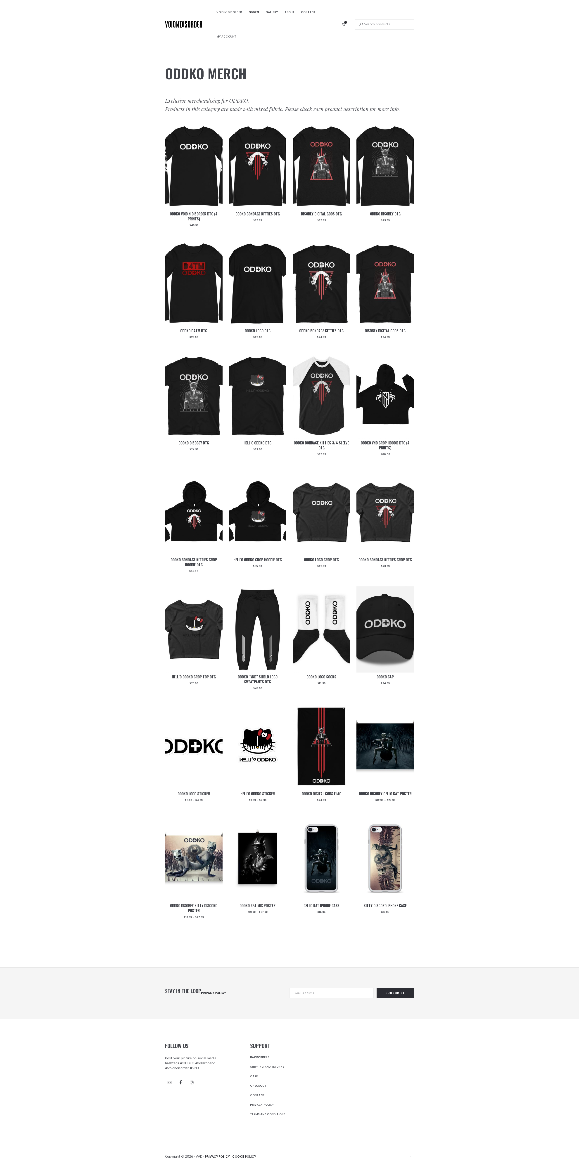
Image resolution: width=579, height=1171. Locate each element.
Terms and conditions (267, 1114)
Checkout (258, 1085)
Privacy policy (213, 993)
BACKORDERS (259, 1057)
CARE (254, 1076)
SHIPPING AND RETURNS (267, 1066)
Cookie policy (244, 1156)
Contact (257, 1095)
